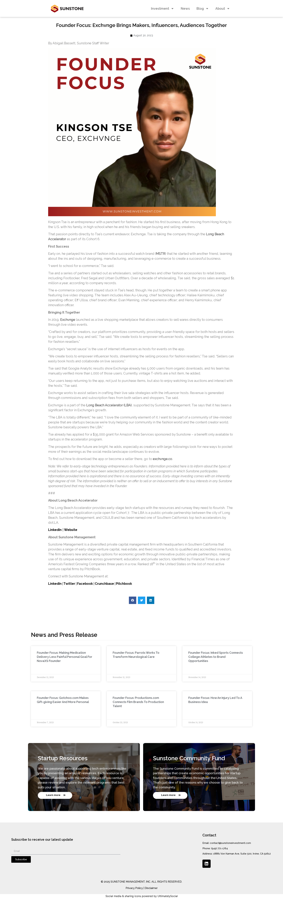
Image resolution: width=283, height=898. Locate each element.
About (220, 9)
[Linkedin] (206, 864)
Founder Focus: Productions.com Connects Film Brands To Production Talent (138, 702)
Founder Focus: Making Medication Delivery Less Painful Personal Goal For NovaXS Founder (64, 657)
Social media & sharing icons (123, 896)
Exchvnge (67, 320)
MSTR (160, 254)
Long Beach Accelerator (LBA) (109, 405)
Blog (200, 9)
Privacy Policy (134, 888)
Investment (160, 9)
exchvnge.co (162, 459)
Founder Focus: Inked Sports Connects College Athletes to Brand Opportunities (215, 657)
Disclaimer (151, 888)
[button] (132, 600)
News (185, 9)
